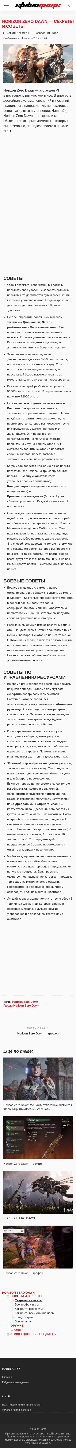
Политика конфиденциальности (21, 1404)
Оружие (17, 1325)
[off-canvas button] (6, 5)
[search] (70, 5)
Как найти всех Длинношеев (34, 1313)
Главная (7, 1377)
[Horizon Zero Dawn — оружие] (38, 1137)
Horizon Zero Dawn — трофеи (37, 1033)
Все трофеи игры (27, 1304)
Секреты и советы (28, 1300)
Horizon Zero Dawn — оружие (23, 1163)
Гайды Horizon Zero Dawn (21, 1005)
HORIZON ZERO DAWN (19, 1218)
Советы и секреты (18, 33)
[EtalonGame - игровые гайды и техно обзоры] (38, 5)
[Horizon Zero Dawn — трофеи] (38, 1247)
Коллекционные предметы (34, 1334)
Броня (16, 1330)
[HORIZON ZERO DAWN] (38, 1192)
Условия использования (16, 1409)
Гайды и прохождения (15, 1382)
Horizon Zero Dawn (25, 1001)
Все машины (23, 1321)
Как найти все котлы (29, 1308)
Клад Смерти (24, 1317)
